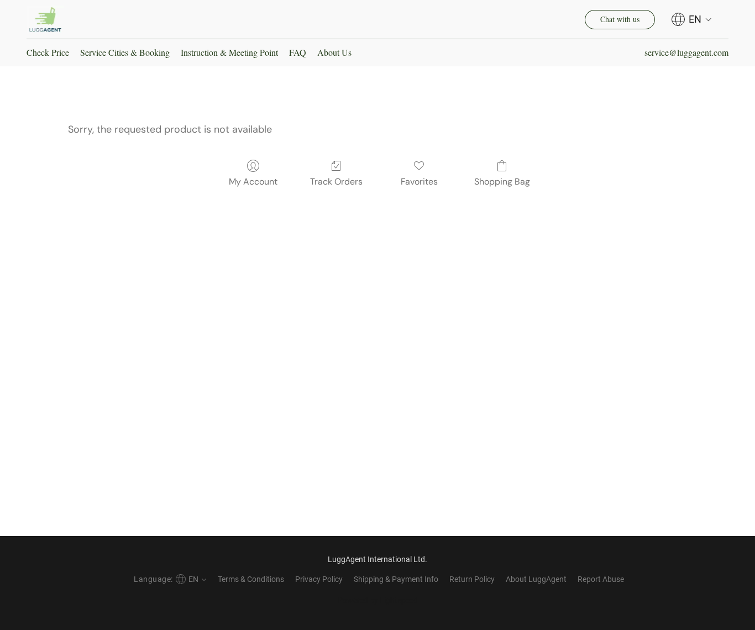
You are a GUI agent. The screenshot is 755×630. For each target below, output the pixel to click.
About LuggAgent (536, 579)
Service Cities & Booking (125, 52)
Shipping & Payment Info (396, 579)
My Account (253, 181)
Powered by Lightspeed (378, 600)
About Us (334, 52)
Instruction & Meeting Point (229, 52)
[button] (45, 19)
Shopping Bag (502, 181)
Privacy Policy (319, 579)
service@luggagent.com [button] (686, 52)
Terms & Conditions (251, 579)
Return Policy (472, 579)
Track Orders (336, 181)
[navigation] (691, 19)
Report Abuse (601, 579)
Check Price (48, 52)
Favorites (419, 181)
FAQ (297, 52)
